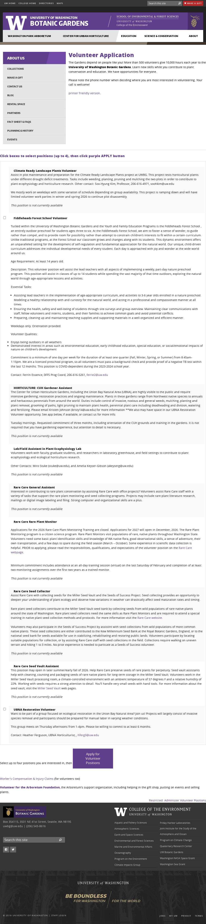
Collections (15, 68)
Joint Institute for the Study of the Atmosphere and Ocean (178, 831)
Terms (199, 916)
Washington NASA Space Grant (177, 858)
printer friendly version (84, 93)
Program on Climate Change (176, 840)
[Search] (179, 3)
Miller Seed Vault (49, 688)
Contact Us (14, 86)
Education (128, 36)
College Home (27, 3)
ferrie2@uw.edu (97, 375)
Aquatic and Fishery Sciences (130, 822)
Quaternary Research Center (176, 846)
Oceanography (122, 852)
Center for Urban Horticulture (86, 36)
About (193, 36)
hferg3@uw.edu (88, 735)
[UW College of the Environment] (152, 814)
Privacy (186, 916)
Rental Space (16, 104)
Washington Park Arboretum (29, 36)
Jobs (163, 916)
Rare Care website (149, 618)
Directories (46, 3)
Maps (60, 3)
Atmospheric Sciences (126, 828)
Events (12, 139)
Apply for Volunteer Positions (93, 758)
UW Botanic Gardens (171, 852)
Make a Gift (194, 3)
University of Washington (30, 915)
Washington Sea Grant (172, 864)
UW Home (10, 3)
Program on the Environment (130, 858)
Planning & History (20, 130)
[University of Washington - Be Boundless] (103, 901)
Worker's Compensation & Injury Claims (27, 779)
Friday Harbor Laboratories (175, 822)
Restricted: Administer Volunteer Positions (177, 800)
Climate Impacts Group (127, 864)
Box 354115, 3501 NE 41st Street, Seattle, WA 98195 (37, 822)
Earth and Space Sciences (128, 834)
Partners (13, 113)
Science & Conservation (161, 36)
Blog (10, 95)
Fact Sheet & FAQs (19, 121)
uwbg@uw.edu (13, 826)
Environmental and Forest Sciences (134, 840)
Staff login (58, 915)
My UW (173, 916)
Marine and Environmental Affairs (133, 846)
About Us (16, 58)
